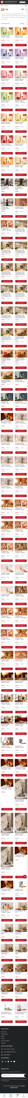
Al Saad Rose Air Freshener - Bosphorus (6, 617)
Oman (6, 5)
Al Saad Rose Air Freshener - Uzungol (19, 595)
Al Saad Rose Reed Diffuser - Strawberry (6, 703)
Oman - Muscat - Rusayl (9, 1049)
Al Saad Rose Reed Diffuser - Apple (19, 660)
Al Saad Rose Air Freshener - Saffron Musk (20, 402)
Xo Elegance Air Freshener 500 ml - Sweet (5, 188)
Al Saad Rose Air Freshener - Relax (5, 402)
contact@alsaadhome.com (9, 1051)
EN (1, 5)
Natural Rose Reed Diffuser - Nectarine (5, 123)
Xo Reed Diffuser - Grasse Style (5, 953)
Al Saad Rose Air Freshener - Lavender (20, 381)
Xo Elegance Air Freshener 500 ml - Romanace (5, 208)
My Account (4, 1031)
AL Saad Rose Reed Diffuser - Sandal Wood (20, 465)
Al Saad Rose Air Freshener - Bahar (19, 530)
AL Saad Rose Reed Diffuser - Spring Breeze (20, 444)
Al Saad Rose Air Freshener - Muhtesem (6, 229)
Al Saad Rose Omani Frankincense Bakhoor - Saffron (20, 360)
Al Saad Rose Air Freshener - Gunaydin (20, 552)
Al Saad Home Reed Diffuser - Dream (19, 834)
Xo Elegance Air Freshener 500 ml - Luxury (19, 188)
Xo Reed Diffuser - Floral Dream (6, 973)
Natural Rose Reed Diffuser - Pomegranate (6, 144)
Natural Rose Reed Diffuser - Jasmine (5, 36)
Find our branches (6, 1046)
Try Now (22, 2)
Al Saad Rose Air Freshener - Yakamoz (6, 911)
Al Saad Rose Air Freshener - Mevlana (5, 638)
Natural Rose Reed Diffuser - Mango (19, 36)
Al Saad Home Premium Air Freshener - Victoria (6, 788)
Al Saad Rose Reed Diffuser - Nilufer (19, 703)
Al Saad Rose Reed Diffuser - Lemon (19, 725)
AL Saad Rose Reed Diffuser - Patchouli (5, 444)
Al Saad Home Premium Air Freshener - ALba (6, 890)
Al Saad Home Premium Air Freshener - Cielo (20, 856)
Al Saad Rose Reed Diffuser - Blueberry (19, 208)
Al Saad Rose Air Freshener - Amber (5, 552)
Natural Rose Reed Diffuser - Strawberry (20, 101)
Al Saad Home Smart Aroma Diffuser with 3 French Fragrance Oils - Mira (20, 252)
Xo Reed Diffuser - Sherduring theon (19, 993)
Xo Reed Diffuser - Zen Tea (20, 911)
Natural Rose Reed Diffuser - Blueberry (5, 58)
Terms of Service (22, 1079)
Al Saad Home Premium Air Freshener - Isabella (20, 768)
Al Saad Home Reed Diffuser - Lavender (19, 800)
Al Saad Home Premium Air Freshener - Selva (6, 768)
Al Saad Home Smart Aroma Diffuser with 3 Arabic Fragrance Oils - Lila (6, 273)
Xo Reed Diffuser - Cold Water (20, 953)
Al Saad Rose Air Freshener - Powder (19, 747)
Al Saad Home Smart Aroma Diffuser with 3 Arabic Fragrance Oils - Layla (6, 316)
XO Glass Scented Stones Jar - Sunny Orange (21, 1013)
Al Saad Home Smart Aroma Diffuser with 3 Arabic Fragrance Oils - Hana (20, 273)
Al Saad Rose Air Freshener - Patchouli (20, 509)
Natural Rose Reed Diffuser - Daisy (19, 144)
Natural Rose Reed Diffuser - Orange (5, 166)
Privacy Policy (6, 1080)
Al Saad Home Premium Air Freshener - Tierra (6, 422)
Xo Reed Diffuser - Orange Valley (5, 993)
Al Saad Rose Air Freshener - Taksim (19, 638)
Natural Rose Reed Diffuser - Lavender (19, 58)
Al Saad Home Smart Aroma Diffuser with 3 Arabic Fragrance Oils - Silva (6, 338)
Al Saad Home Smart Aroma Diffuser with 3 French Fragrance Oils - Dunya (6, 295)
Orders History (4, 1034)
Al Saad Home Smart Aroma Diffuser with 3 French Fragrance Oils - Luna (20, 316)
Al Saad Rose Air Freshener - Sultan (19, 487)
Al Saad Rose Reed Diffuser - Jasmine (5, 574)
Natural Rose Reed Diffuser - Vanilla (19, 166)
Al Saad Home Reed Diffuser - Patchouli (5, 868)
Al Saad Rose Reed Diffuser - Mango (5, 660)
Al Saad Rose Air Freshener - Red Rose (6, 530)
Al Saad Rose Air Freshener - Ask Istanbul (20, 617)
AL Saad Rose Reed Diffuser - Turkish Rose (6, 487)
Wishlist (3, 1036)
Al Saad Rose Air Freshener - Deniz (19, 890)
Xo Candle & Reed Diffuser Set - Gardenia (6, 1013)
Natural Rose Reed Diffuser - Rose (5, 80)
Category (3, 1043)
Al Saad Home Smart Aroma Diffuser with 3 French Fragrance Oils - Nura (20, 230)
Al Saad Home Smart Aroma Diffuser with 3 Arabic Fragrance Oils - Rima (6, 252)
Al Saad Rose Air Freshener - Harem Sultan (6, 509)
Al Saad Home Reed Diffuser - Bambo (5, 834)
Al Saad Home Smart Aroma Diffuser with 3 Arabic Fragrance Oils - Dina (20, 295)
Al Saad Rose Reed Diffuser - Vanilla (5, 595)
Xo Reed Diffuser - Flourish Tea (19, 933)
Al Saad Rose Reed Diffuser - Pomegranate (6, 747)
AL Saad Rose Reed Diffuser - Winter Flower (6, 465)
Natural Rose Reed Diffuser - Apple (5, 101)
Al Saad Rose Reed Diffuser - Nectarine (19, 574)
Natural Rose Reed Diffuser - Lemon (19, 123)
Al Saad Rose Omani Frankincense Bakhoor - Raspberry (6, 360)
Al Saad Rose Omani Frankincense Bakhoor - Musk (20, 338)
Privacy (2, 1038)
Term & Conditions (5, 1040)
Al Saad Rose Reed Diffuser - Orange (5, 682)
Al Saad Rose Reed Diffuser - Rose (5, 725)
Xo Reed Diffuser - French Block (7, 933)
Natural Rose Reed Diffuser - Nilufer (19, 80)
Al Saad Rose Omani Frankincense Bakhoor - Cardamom (6, 381)
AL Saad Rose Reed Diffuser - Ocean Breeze (20, 422)
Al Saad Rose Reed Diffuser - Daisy (19, 682)
